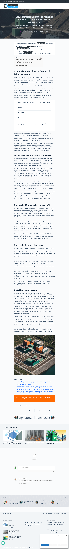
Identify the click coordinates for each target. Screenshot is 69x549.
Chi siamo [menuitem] (5, 1)
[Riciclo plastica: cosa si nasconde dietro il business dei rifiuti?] (56, 435)
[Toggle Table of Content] (40, 58)
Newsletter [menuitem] (10, 1)
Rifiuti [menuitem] (33, 5)
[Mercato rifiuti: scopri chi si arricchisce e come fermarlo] (34, 435)
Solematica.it (28, 522)
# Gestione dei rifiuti (18, 405)
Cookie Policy (54, 547)
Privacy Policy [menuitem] (15, 1)
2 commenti (11, 444)
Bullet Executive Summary (21, 65)
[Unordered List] (27, 471)
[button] (66, 535)
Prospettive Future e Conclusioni (23, 64)
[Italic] (21, 471)
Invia (20, 127)
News (34, 31)
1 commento (47, 31)
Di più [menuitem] (63, 5)
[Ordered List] (25, 471)
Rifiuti (37, 31)
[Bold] (19, 471)
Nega (53, 544)
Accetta (45, 544)
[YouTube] (10, 513)
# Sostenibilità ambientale (27, 405)
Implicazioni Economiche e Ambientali (24, 62)
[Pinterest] (40, 410)
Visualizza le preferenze (62, 544)
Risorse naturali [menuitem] (55, 5)
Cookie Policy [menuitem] (21, 1)
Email (20, 118)
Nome (20, 107)
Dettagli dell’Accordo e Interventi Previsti (25, 61)
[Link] (31, 471)
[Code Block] (30, 471)
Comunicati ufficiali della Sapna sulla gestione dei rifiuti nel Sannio (33, 392)
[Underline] (22, 471)
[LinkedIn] (50, 410)
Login (54, 463)
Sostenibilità (41, 31)
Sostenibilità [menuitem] (25, 5)
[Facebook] (19, 410)
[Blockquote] (28, 471)
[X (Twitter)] (29, 410)
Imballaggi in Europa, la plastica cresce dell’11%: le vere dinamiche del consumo (15, 524)
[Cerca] (65, 1)
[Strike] (24, 471)
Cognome (21, 112)
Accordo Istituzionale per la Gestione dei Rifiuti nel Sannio (29, 59)
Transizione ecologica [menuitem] (42, 5)
